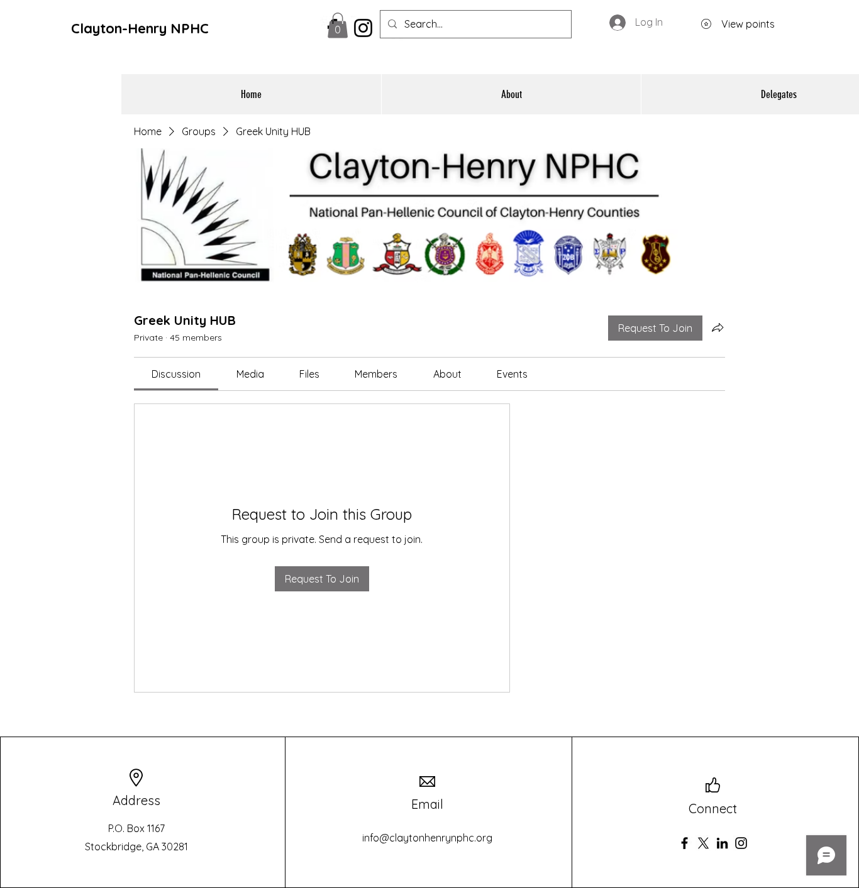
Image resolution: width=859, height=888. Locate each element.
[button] (337, 25)
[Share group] (717, 327)
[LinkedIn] (722, 843)
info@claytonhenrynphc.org (427, 837)
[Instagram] (741, 843)
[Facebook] (684, 843)
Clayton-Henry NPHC (140, 28)
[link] (176, 374)
